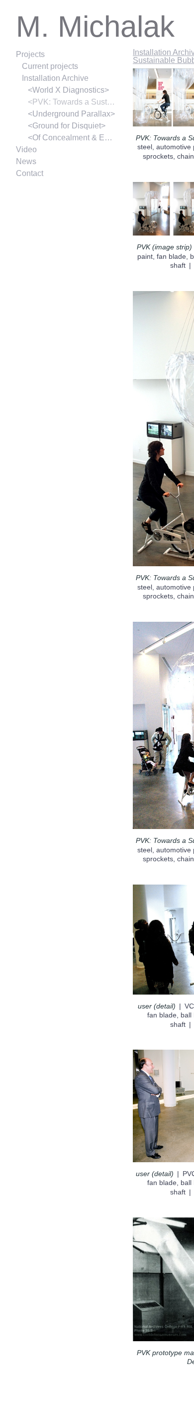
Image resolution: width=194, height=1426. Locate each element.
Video (26, 149)
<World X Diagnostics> (68, 90)
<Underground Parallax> (71, 114)
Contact (29, 173)
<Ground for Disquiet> (66, 125)
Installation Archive (55, 78)
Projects (30, 54)
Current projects (50, 66)
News (26, 161)
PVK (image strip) (164, 247)
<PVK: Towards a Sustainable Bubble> (71, 102)
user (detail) (157, 1006)
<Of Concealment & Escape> (71, 137)
